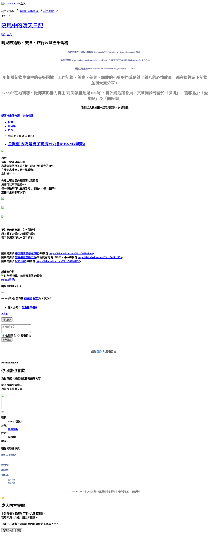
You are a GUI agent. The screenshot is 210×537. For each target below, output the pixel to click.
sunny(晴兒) (8, 279)
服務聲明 (136, 491)
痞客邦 (28, 298)
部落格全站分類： (12, 115)
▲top (4, 313)
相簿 (10, 122)
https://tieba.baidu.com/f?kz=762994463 (71, 253)
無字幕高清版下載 (25, 257)
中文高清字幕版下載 (27, 253)
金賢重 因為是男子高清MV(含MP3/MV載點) (46, 144)
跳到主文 (6, 34)
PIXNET (80, 491)
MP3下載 (20, 261)
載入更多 (7, 319)
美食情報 (28, 115)
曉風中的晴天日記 (22, 25)
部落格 (12, 126)
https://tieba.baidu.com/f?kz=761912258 (100, 257)
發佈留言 (7, 339)
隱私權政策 (123, 491)
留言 (35, 298)
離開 (19, 530)
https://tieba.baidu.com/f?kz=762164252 (58, 261)
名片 (10, 130)
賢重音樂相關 (29, 307)
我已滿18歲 (8, 530)
